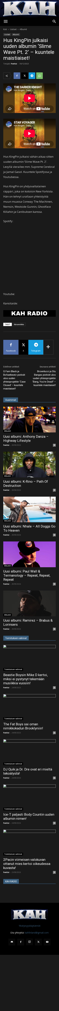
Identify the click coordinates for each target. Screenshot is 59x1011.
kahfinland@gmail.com (37, 932)
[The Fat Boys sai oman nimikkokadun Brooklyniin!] (29, 707)
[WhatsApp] (39, 75)
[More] (48, 347)
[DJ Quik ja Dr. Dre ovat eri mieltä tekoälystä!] (29, 752)
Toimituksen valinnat (13, 669)
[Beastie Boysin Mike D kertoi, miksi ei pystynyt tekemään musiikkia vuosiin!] (29, 658)
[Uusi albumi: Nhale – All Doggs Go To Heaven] (29, 509)
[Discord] (12, 942)
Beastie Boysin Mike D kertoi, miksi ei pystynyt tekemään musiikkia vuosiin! (25, 679)
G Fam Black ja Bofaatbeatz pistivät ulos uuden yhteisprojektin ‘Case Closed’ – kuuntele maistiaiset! (14, 380)
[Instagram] (29, 942)
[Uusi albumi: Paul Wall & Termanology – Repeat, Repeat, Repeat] (29, 554)
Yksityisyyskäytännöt (29, 925)
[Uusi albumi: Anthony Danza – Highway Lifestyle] (29, 419)
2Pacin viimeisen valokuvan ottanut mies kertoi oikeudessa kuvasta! (26, 864)
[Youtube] (47, 942)
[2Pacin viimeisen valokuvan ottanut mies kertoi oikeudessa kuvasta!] (29, 843)
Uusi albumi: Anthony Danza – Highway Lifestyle (26, 439)
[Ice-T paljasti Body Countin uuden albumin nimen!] (29, 797)
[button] (5, 21)
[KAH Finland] (29, 8)
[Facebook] (17, 75)
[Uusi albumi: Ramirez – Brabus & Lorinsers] (29, 603)
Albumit (23, 29)
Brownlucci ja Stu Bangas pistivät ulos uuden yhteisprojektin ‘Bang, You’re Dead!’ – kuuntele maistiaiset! (44, 378)
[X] (24, 75)
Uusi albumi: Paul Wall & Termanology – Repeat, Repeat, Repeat (26, 575)
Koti (5, 29)
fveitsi (14, 63)
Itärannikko (19, 324)
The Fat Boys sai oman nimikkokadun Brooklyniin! (23, 726)
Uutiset (13, 29)
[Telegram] (32, 75)
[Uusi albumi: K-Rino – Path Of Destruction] (29, 464)
